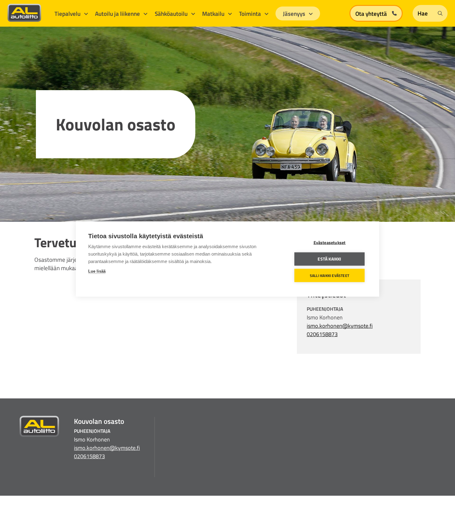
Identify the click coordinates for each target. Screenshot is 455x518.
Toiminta (250, 13)
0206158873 (322, 334)
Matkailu (214, 13)
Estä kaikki (329, 259)
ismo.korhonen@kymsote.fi (340, 326)
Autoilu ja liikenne (118, 13)
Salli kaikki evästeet (329, 275)
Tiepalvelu (68, 13)
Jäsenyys (294, 13)
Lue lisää (97, 271)
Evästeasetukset (330, 242)
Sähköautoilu (172, 13)
